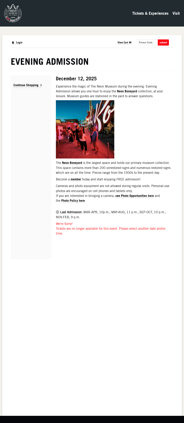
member (76, 179)
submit (163, 42)
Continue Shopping (25, 85)
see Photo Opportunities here (134, 196)
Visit (176, 13)
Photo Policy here (73, 200)
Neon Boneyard (127, 91)
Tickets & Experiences (150, 13)
